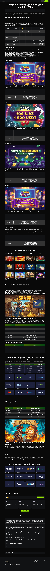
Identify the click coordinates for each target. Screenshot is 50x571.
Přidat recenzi (41, 497)
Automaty (40, 253)
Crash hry (29, 253)
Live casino (19, 253)
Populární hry (9, 253)
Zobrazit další (25, 510)
